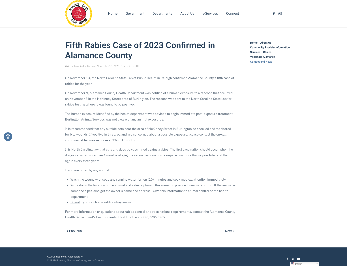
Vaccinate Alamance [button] (262, 57)
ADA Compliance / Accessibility (65, 256)
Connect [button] (232, 13)
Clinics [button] (267, 52)
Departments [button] (162, 13)
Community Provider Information (270, 47)
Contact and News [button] (261, 62)
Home (254, 43)
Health (135, 66)
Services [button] (255, 52)
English (298, 263)
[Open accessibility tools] (8, 136)
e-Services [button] (210, 13)
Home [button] (112, 13)
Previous (75, 231)
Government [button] (135, 13)
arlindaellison (85, 66)
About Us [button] (187, 13)
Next (228, 231)
